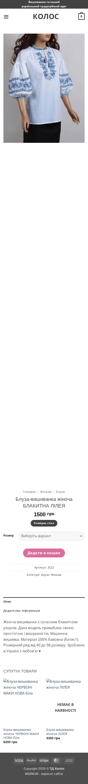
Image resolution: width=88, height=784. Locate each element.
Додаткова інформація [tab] (21, 610)
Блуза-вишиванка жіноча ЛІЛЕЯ (60, 732)
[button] (6, 16)
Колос (44, 16)
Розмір (8, 535)
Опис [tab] (7, 601)
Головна (29, 492)
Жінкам (45, 492)
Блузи (60, 492)
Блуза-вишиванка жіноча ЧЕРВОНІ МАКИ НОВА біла (21, 733)
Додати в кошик (44, 553)
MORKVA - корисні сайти (44, 774)
